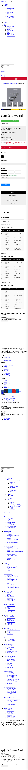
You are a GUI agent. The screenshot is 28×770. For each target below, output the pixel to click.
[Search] (2, 67)
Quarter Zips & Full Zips (15, 505)
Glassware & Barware (12, 522)
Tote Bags (9, 538)
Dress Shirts (12, 501)
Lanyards (9, 664)
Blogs (8, 13)
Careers (8, 10)
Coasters (9, 595)
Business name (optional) (7, 756)
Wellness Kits (10, 652)
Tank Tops (12, 509)
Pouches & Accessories (12, 542)
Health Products (10, 647)
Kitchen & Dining (11, 600)
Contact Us (3, 1)
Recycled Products (11, 701)
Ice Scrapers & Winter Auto (13, 679)
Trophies (9, 558)
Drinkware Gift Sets (11, 526)
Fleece (11, 495)
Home (4, 83)
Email (2, 411)
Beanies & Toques (14, 486)
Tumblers (9, 519)
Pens (8, 583)
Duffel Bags (9, 534)
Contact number (4, 754)
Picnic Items (9, 624)
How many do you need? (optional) (9, 757)
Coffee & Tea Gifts (11, 689)
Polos (11, 503)
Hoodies (12, 502)
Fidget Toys (9, 709)
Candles (8, 594)
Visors (11, 491)
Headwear (9, 484)
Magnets (9, 578)
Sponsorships (10, 12)
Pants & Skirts (13, 482)
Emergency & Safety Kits (13, 677)
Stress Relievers (10, 717)
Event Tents (9, 661)
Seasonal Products (11, 716)
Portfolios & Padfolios (12, 586)
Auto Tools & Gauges (12, 673)
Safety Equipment (11, 640)
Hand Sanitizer (10, 645)
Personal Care (10, 649)
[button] (14, 20)
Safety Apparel (10, 639)
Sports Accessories (11, 610)
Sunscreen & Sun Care (12, 651)
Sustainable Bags (11, 704)
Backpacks (9, 532)
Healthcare (9, 631)
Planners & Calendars (12, 584)
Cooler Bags (9, 540)
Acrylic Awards (10, 547)
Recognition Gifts (11, 559)
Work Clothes (10, 634)
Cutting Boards (10, 596)
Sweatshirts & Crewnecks (16, 506)
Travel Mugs (10, 523)
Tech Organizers (10, 568)
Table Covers (10, 667)
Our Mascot (9, 9)
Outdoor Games (10, 623)
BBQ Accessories (11, 616)
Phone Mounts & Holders (13, 681)
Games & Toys (10, 711)
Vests (11, 498)
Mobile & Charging (11, 567)
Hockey (8, 608)
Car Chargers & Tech (12, 675)
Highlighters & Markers (12, 576)
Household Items (11, 599)
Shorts (11, 483)
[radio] (2, 156)
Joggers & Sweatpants (15, 480)
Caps (11, 488)
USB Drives (9, 570)
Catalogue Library (11, 17)
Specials (5, 5)
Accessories (9, 478)
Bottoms (9, 479)
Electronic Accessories (12, 566)
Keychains (9, 712)
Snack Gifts (9, 693)
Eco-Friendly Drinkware (12, 700)
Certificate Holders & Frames (13, 548)
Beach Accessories (11, 618)
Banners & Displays (11, 659)
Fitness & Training (11, 606)
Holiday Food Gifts (11, 692)
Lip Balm (9, 648)
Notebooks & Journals (12, 579)
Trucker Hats (13, 490)
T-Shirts (11, 507)
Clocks (8, 550)
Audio (8, 564)
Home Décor (10, 598)
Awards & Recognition (12, 83)
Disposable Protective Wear (13, 630)
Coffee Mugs (10, 520)
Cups (8, 552)
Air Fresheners (10, 672)
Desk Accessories (11, 575)
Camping (9, 619)
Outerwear (9, 494)
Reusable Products (11, 703)
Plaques (8, 556)
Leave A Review (10, 16)
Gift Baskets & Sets (11, 691)
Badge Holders (10, 657)
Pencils (8, 582)
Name (2, 410)
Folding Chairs (10, 620)
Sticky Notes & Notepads (13, 587)
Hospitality (9, 632)
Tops (8, 499)
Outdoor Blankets (11, 622)
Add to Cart (19, 109)
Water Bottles (10, 518)
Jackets (11, 497)
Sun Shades (9, 683)
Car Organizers (10, 676)
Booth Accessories (11, 660)
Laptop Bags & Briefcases (13, 535)
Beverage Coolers (11, 524)
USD (10, 1)
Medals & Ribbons (11, 554)
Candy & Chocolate (11, 688)
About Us (6, 4)
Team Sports (9, 611)
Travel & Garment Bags (12, 539)
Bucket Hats (12, 487)
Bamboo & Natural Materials (13, 699)
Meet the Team (10, 8)
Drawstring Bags (11, 536)
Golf (8, 607)
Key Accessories (10, 680)
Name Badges (10, 665)
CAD (16, 1)
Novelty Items (10, 713)
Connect (6, 6)
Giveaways (9, 663)
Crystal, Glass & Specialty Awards (15, 551)
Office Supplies (10, 580)
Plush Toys (9, 715)
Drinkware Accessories (12, 527)
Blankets (9, 592)
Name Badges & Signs (12, 555)
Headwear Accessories (15, 492)
